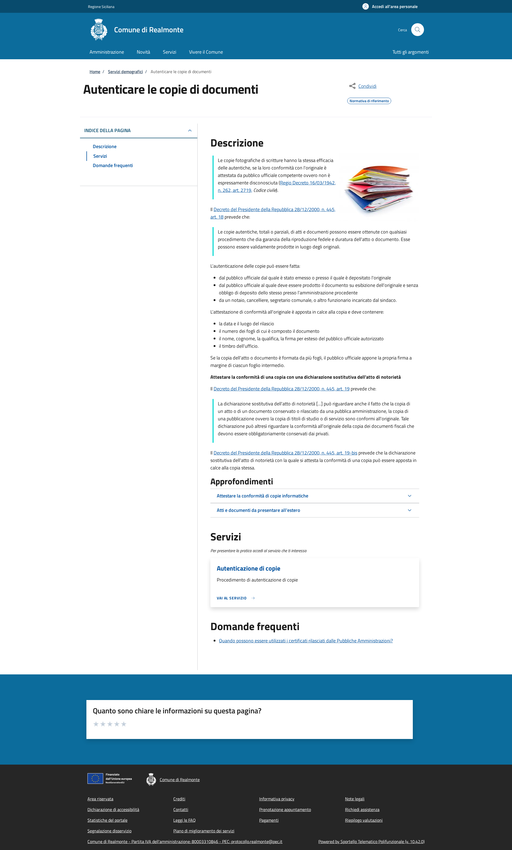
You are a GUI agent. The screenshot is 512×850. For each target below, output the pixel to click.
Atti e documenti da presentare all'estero (258, 510)
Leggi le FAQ (184, 820)
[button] (390, 6)
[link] (237, 598)
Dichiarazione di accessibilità (113, 809)
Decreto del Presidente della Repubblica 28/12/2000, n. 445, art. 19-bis (285, 452)
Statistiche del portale (107, 820)
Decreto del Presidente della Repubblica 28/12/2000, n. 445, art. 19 (282, 388)
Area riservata (100, 799)
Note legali (355, 799)
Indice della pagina (107, 130)
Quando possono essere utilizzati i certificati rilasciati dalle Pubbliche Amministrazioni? (306, 640)
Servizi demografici (125, 71)
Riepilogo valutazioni (364, 820)
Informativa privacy (276, 799)
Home (95, 71)
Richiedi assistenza (362, 809)
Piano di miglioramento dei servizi (203, 831)
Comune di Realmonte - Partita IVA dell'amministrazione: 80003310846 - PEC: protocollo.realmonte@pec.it (184, 841)
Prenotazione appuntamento (285, 809)
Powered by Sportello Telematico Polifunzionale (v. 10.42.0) (371, 841)
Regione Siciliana (101, 6)
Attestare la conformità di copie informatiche (262, 495)
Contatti (180, 809)
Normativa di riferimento (369, 100)
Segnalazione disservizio (109, 831)
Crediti (179, 799)
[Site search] (417, 29)
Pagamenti (269, 820)
